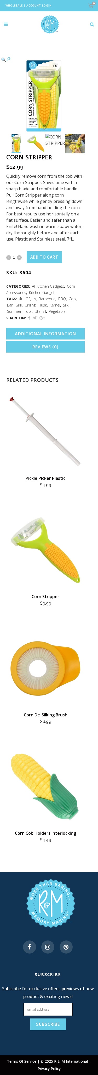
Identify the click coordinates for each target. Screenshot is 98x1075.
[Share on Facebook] (29, 318)
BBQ (62, 298)
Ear (10, 305)
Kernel (55, 305)
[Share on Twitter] (35, 318)
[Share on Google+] (42, 318)
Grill (18, 305)
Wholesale (14, 5)
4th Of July (27, 298)
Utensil (40, 311)
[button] (40, 59)
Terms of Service (22, 1061)
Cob (72, 298)
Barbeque (47, 298)
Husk (42, 305)
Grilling (30, 305)
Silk (65, 305)
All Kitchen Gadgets (48, 286)
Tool (28, 311)
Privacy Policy (49, 1068)
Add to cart (44, 257)
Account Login (39, 5)
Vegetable (57, 311)
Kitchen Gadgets (42, 292)
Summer (14, 311)
